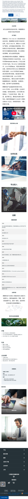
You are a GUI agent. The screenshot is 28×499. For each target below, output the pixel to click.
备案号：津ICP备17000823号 (14, 493)
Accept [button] (11, 15)
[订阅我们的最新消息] (14, 476)
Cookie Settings (4, 497)
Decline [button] (17, 15)
